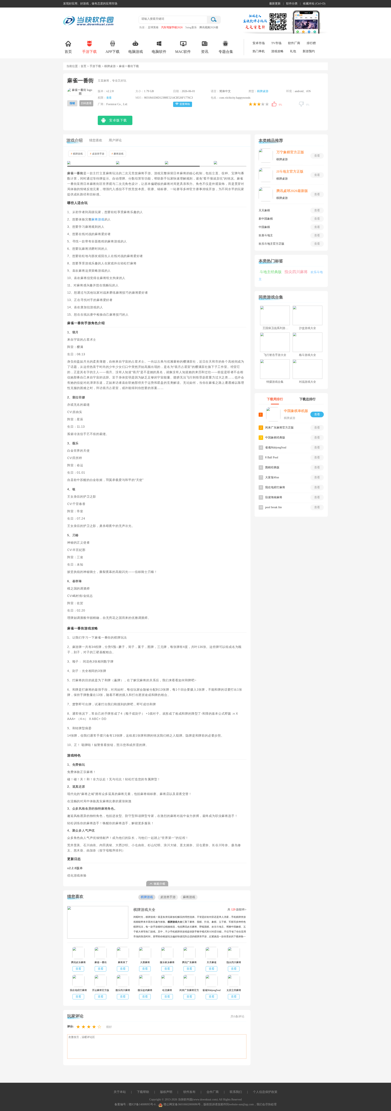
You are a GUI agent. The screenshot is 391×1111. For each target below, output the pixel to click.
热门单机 (259, 51)
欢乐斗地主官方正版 (271, 243)
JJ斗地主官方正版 (289, 171)
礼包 (293, 51)
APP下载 (112, 52)
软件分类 (292, 3)
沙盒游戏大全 (307, 328)
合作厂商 (212, 1092)
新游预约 (309, 51)
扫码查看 (86, 103)
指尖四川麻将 (296, 272)
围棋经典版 (272, 467)
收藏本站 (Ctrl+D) (314, 3)
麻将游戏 (117, 153)
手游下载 (89, 52)
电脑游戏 (135, 52)
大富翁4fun (272, 477)
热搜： (143, 27)
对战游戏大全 (307, 381)
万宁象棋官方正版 (290, 152)
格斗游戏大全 (307, 355)
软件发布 (189, 1092)
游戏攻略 (277, 51)
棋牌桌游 (110, 66)
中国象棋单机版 (296, 411)
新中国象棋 (266, 218)
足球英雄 (153, 27)
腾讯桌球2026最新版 (292, 191)
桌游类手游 (97, 153)
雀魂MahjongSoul (275, 447)
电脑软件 (159, 52)
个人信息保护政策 (265, 1092)
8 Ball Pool (271, 457)
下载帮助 (143, 1092)
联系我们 (236, 1092)
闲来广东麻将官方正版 (279, 427)
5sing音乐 (191, 27)
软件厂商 (294, 43)
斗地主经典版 (271, 272)
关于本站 (120, 1092)
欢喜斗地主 (266, 235)
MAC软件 (183, 52)
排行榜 (311, 43)
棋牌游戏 (77, 153)
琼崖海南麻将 (273, 497)
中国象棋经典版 (275, 437)
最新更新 (275, 3)
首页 (68, 52)
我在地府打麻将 (275, 487)
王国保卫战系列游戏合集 (278, 328)
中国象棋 (264, 227)
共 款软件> (236, 909)
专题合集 (226, 52)
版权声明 (166, 1092)
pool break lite (273, 507)
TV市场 (276, 43)
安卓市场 (259, 43)
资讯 (204, 52)
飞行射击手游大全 (275, 355)
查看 (109, 97)
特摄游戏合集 (274, 381)
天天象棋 (264, 210)
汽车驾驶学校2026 (172, 27)
